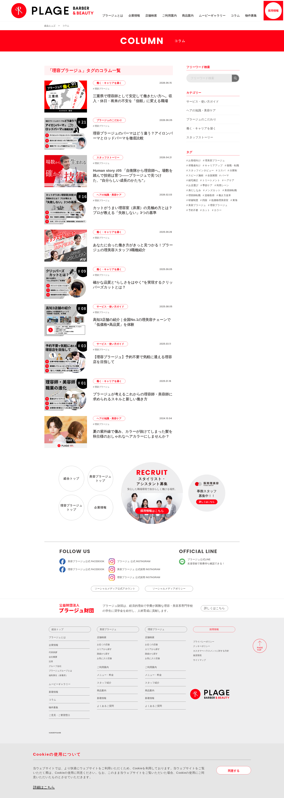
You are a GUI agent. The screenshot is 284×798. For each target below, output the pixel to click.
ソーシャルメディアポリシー (169, 588)
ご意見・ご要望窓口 (59, 715)
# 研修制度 (192, 200)
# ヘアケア (228, 180)
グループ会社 (55, 666)
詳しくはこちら (214, 608)
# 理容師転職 (193, 195)
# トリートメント (210, 180)
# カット (205, 210)
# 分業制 (232, 170)
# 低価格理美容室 (218, 200)
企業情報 (134, 15)
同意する (234, 770)
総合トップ (71, 478)
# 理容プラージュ (101, 89)
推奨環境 (197, 655)
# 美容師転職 (230, 190)
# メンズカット (211, 190)
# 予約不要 (192, 210)
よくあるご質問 (105, 706)
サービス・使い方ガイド (110, 306)
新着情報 (53, 692)
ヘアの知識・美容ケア (109, 194)
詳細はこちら (44, 787)
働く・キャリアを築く (109, 83)
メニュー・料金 (105, 675)
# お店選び (192, 185)
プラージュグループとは (60, 671)
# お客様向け (193, 160)
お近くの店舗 (103, 644)
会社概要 (53, 657)
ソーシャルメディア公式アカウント (115, 588)
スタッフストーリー (108, 157)
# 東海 (234, 200)
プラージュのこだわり (109, 120)
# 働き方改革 (224, 195)
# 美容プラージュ (196, 205)
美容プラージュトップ (100, 478)
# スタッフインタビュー (200, 170)
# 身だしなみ (193, 190)
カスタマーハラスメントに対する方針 (211, 651)
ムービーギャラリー (212, 15)
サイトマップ (199, 660)
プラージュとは (112, 15)
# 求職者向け (193, 165)
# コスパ (221, 170)
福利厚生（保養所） (58, 675)
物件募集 (251, 15)
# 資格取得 (208, 195)
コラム (235, 15)
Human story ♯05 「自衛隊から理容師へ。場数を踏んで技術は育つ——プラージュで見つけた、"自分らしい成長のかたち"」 (133, 175)
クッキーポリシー (201, 646)
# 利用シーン (222, 185)
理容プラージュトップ (71, 507)
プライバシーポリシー (203, 641)
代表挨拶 (53, 652)
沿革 (51, 661)
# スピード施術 (194, 175)
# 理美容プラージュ (214, 160)
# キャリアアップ (213, 165)
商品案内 (188, 15)
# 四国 (203, 200)
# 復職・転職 (232, 165)
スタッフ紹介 (104, 682)
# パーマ (224, 175)
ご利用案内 (169, 15)
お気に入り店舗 (104, 658)
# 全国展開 (211, 175)
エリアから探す (104, 649)
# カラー (217, 210)
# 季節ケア (206, 185)
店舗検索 (151, 15)
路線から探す (103, 654)
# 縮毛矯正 (192, 180)
